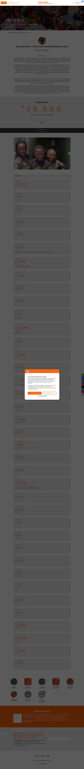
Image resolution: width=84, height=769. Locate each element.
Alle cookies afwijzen (42, 396)
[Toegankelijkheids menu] (82, 1)
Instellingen (49, 393)
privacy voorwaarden (43, 382)
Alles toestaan (34, 393)
